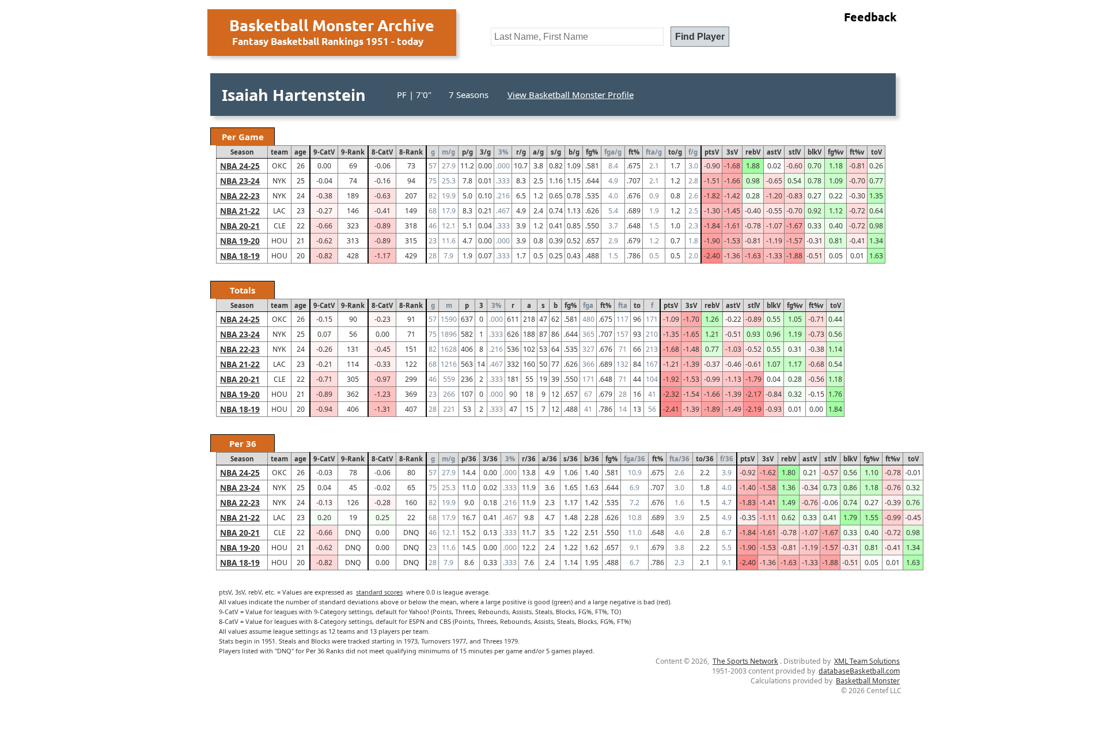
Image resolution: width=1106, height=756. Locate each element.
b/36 (591, 458)
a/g (538, 152)
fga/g (613, 152)
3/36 (490, 458)
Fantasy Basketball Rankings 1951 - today (327, 41)
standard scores (379, 592)
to (637, 305)
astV (774, 152)
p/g (467, 152)
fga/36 (634, 458)
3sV (732, 152)
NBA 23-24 (240, 180)
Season (242, 152)
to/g (675, 152)
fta (622, 305)
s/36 (570, 458)
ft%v (857, 152)
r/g (521, 152)
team (279, 152)
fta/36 (679, 458)
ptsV (711, 152)
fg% (592, 152)
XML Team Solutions (867, 661)
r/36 (529, 458)
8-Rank (411, 152)
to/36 (705, 458)
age (300, 152)
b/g (574, 152)
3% (503, 152)
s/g (556, 152)
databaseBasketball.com (859, 671)
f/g (693, 152)
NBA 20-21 (240, 225)
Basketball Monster (868, 681)
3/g (485, 152)
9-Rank (353, 152)
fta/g (654, 152)
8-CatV (382, 152)
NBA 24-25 (240, 165)
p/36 (468, 458)
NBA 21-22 (240, 210)
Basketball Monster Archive (331, 25)
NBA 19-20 (240, 240)
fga (588, 305)
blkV (814, 152)
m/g (448, 152)
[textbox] (577, 37)
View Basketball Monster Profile (570, 94)
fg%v (835, 152)
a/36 (549, 458)
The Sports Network (745, 661)
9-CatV (324, 152)
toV (876, 152)
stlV (795, 152)
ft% (633, 152)
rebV (752, 152)
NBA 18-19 (240, 255)
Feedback (870, 16)
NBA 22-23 (240, 195)
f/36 (726, 458)
